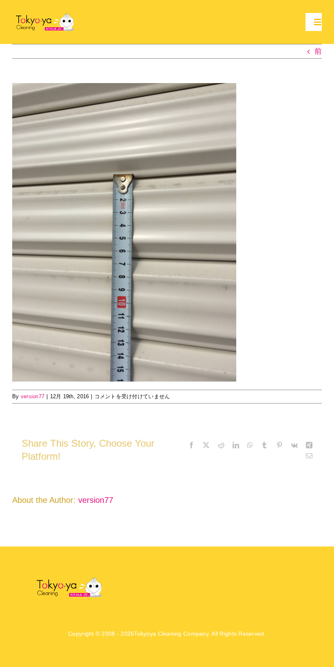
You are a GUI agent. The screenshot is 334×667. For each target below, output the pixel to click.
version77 (32, 396)
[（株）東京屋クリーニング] (45, 15)
